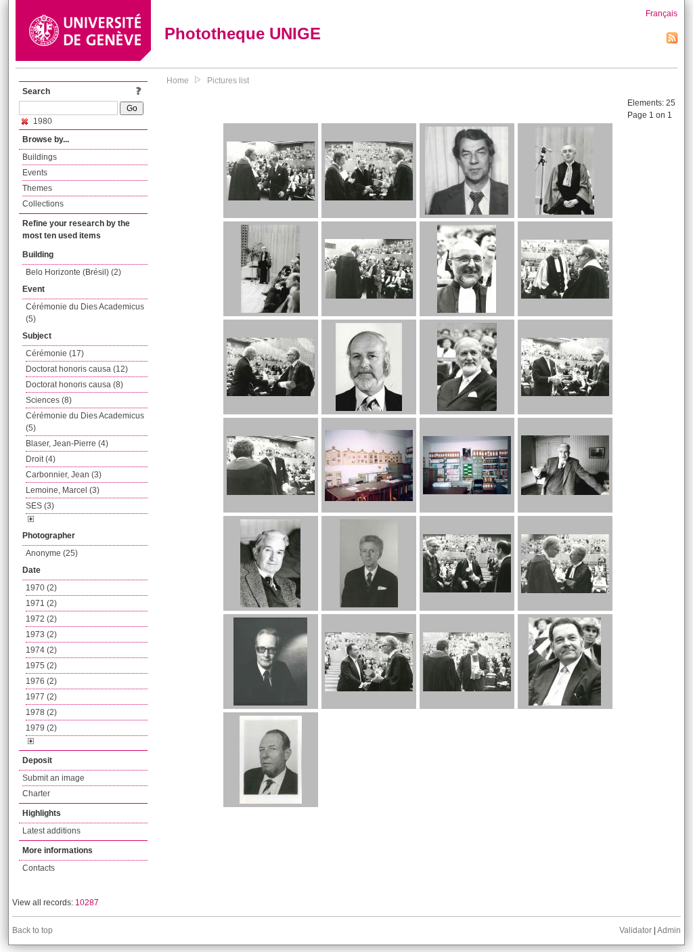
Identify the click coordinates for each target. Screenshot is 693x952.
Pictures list (228, 80)
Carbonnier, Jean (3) (64, 474)
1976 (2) (41, 681)
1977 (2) (41, 696)
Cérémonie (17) (55, 353)
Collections (43, 204)
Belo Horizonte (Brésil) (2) (73, 272)
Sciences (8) (49, 400)
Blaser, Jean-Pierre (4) (67, 443)
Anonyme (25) (52, 553)
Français (661, 13)
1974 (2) (41, 650)
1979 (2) (41, 728)
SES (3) (40, 506)
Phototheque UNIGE (242, 33)
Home (177, 80)
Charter (36, 793)
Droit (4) (40, 459)
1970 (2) (41, 587)
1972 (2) (41, 619)
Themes (37, 188)
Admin (669, 930)
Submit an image (53, 778)
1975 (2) (41, 665)
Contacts (38, 868)
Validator (635, 930)
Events (34, 172)
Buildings (39, 157)
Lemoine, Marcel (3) (62, 490)
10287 (87, 902)
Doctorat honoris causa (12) (77, 369)
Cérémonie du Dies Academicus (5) (85, 313)
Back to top (32, 930)
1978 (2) (41, 712)
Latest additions (51, 831)
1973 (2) (41, 634)
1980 (41, 121)
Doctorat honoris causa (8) (74, 384)
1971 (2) (41, 603)
